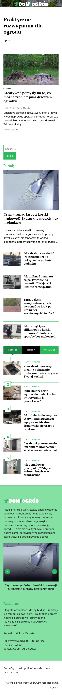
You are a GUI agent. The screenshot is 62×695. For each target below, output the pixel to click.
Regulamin (53, 682)
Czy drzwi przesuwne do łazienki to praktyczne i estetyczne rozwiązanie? (40, 446)
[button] (54, 571)
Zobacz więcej (9, 130)
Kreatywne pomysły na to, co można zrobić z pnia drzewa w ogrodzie (27, 96)
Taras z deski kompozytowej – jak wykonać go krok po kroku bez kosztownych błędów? (39, 306)
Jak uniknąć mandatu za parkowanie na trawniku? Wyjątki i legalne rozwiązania (38, 281)
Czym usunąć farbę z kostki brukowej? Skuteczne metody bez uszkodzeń (30, 218)
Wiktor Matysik (23, 108)
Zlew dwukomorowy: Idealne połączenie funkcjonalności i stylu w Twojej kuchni (41, 371)
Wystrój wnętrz (33, 362)
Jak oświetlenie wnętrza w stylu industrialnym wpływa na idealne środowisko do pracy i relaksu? (40, 422)
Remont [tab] (31, 350)
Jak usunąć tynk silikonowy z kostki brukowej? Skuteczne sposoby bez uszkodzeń (40, 331)
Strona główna (14, 682)
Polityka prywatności (34, 682)
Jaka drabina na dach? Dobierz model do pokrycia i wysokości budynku (39, 258)
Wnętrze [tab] (12, 350)
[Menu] (5, 3)
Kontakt (54, 687)
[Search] (57, 3)
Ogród (8, 88)
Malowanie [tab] (49, 350)
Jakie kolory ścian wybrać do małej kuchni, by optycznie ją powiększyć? (40, 396)
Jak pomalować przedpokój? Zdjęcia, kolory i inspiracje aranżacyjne (38, 470)
